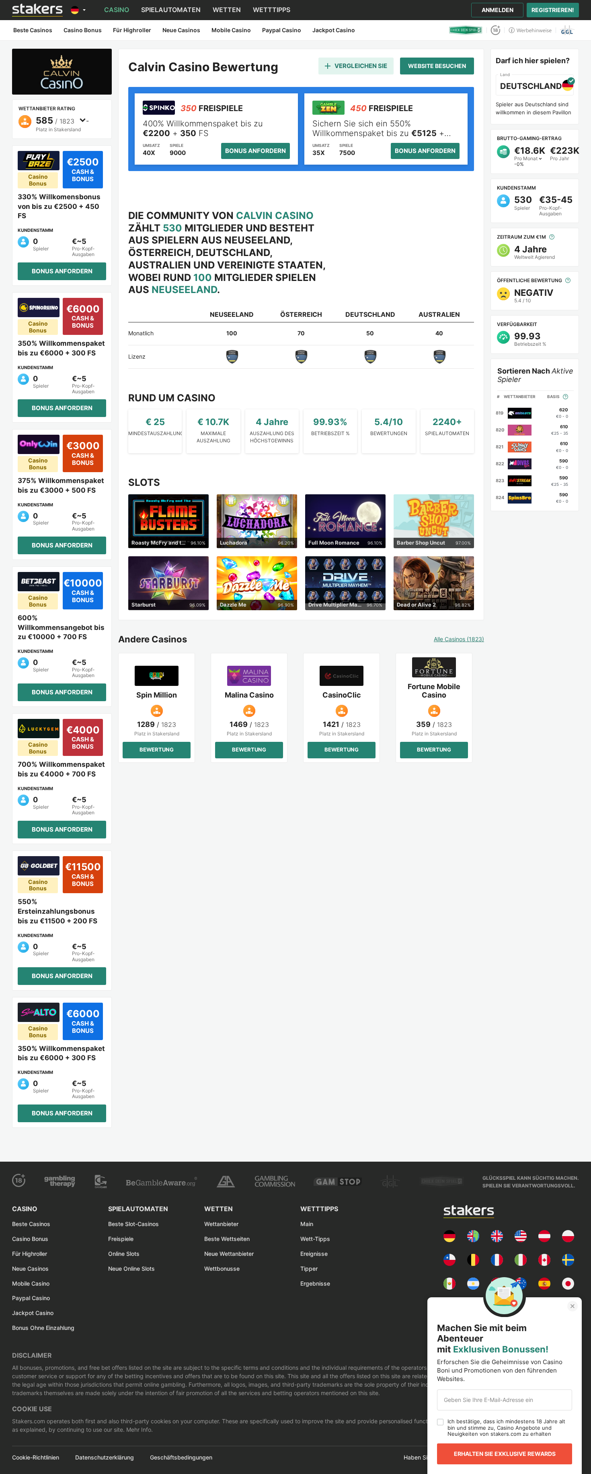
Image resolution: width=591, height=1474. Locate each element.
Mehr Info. (139, 1429)
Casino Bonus (30, 1238)
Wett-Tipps (315, 1238)
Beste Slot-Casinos (133, 1223)
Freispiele (120, 1238)
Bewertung (157, 749)
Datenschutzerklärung (104, 1457)
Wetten (227, 10)
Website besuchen (437, 65)
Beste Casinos (31, 1223)
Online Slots (124, 1253)
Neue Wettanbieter (229, 1253)
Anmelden (497, 9)
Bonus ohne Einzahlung (43, 1327)
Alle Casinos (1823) (459, 639)
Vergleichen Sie (360, 66)
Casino (116, 10)
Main (306, 1223)
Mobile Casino (30, 1283)
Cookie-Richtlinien (35, 1457)
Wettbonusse (222, 1268)
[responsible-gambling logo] (225, 1181)
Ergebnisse (315, 1283)
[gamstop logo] (338, 1181)
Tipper (309, 1268)
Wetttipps (271, 10)
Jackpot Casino (32, 1312)
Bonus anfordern (62, 271)
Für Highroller (29, 1253)
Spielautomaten (171, 10)
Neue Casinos (30, 1268)
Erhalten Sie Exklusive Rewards (505, 1453)
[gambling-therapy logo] (60, 1181)
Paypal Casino (31, 1297)
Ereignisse (314, 1253)
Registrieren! (552, 9)
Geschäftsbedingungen (181, 1457)
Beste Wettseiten (227, 1238)
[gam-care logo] (100, 1181)
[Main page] (37, 10)
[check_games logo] (442, 1181)
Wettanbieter (221, 1223)
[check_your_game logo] (465, 30)
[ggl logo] (567, 30)
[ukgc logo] (274, 1181)
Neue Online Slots (131, 1268)
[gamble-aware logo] (161, 1181)
